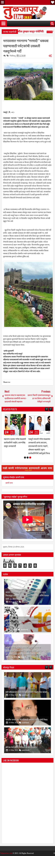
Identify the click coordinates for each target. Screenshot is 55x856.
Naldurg (13, 56)
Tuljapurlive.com (6, 853)
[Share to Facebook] (16, 416)
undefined (25, 602)
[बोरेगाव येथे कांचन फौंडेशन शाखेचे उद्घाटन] (27, 740)
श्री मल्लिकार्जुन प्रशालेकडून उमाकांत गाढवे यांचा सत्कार (26, 691)
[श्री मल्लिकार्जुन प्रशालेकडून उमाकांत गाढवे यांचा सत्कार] (27, 685)
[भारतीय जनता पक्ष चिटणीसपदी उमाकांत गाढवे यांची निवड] (27, 712)
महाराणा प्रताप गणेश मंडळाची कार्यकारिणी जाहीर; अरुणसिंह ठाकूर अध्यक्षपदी (15, 442)
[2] (28, 458)
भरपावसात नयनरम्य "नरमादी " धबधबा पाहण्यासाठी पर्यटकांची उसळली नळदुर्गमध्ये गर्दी (25, 46)
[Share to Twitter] (20, 416)
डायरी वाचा (9, 483)
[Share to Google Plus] (23, 416)
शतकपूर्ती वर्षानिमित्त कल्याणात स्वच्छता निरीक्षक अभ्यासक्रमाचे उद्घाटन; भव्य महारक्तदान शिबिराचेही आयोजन (25, 623)
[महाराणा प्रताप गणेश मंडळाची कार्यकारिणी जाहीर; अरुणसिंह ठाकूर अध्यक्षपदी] (15, 425)
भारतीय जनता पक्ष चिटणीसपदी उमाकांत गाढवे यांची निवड (27, 719)
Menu (2, 2)
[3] (30, 458)
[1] (25, 458)
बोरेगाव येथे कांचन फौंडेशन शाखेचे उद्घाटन (21, 747)
